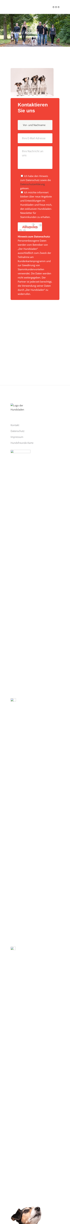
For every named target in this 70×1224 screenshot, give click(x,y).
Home (16, 33)
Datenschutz (17, 431)
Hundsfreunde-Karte (22, 442)
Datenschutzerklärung (32, 184)
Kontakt (15, 425)
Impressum (17, 437)
